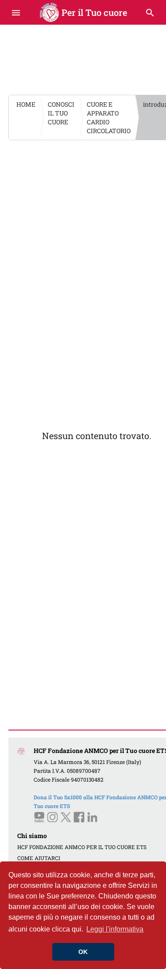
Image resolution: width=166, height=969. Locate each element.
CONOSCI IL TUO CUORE (61, 113)
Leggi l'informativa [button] (114, 929)
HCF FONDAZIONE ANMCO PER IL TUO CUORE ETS (82, 846)
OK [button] (83, 951)
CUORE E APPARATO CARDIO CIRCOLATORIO (109, 117)
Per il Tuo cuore (83, 12)
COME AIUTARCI (38, 857)
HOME (25, 104)
